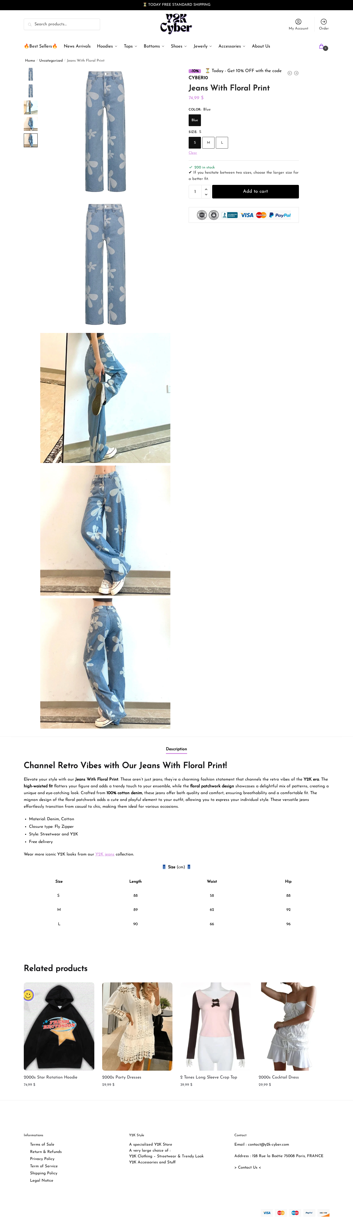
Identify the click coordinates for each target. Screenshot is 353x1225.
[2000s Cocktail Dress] (294, 1026)
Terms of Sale (42, 1145)
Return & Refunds (46, 1152)
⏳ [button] (145, 5)
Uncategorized (51, 61)
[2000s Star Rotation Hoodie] (59, 1026)
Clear (193, 153)
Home (30, 61)
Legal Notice (41, 1181)
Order (324, 29)
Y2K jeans (104, 854)
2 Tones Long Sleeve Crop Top (208, 1077)
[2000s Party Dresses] (137, 1026)
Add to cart (255, 192)
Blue (195, 120)
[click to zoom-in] (105, 132)
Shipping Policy (43, 1173)
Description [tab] (176, 749)
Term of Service (44, 1166)
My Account (298, 29)
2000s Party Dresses (121, 1077)
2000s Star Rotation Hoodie (50, 1077)
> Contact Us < (247, 1168)
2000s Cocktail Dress (279, 1077)
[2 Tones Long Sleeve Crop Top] (215, 1026)
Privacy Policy (42, 1159)
